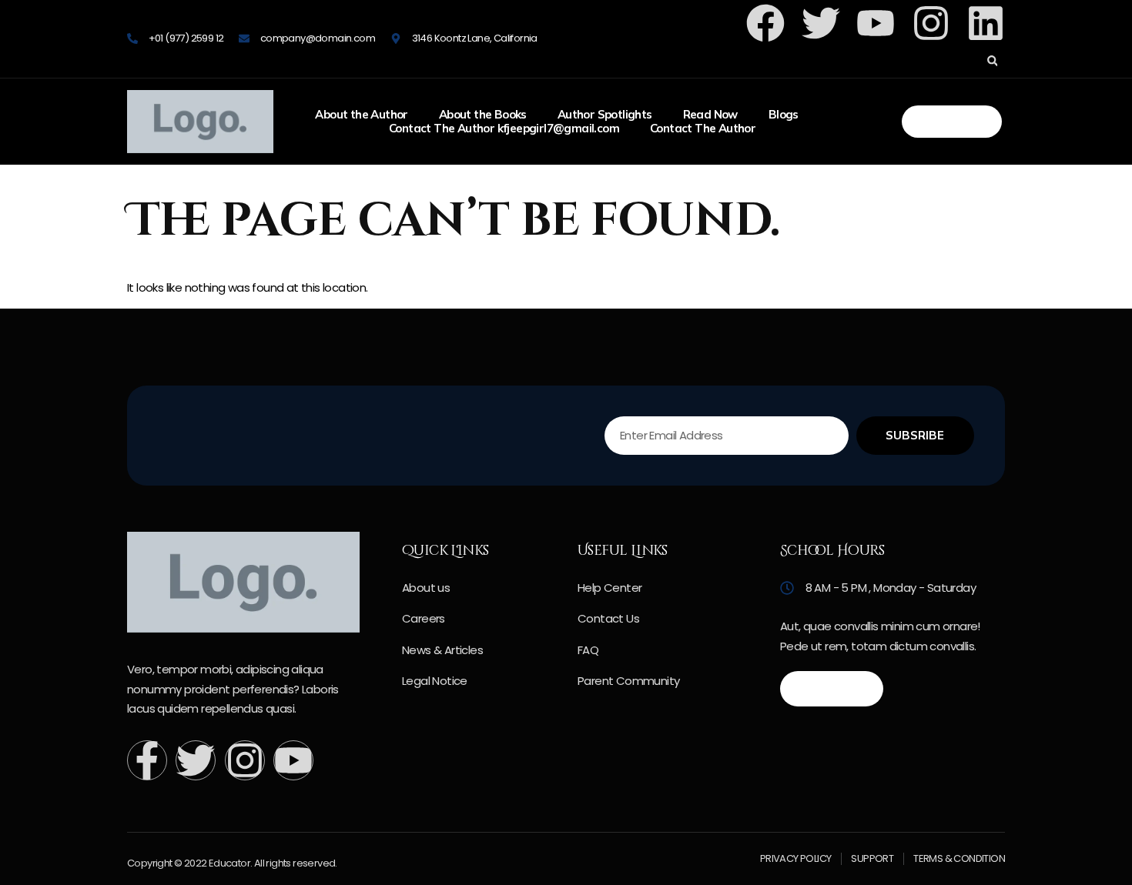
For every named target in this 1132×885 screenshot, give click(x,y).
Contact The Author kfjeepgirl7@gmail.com (504, 128)
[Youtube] (293, 760)
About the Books (483, 115)
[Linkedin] (985, 23)
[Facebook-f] (147, 760)
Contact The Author (702, 128)
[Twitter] (196, 760)
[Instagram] (931, 23)
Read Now (710, 115)
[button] (992, 61)
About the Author (361, 115)
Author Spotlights (605, 115)
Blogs (784, 115)
